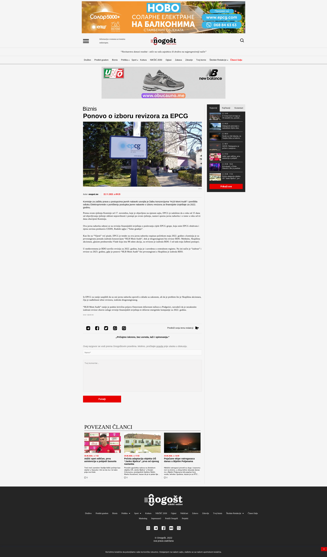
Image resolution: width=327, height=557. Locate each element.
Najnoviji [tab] (213, 108)
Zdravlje (189, 60)
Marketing (143, 518)
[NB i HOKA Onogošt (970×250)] (163, 83)
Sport (134, 60)
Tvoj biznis (201, 60)
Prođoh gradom (101, 60)
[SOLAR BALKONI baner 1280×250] (163, 17)
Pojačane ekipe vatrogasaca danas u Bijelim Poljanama (179, 460)
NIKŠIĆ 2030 (156, 60)
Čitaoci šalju (236, 60)
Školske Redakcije (217, 60)
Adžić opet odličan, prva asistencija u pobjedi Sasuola (100, 460)
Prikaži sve (226, 186)
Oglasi (169, 60)
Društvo (87, 60)
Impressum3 (156, 518)
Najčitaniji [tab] (226, 108)
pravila (159, 346)
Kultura (143, 60)
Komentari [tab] (239, 108)
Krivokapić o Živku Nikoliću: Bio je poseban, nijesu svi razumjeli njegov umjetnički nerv (232, 167)
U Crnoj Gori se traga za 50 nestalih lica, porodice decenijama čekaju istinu (231, 117)
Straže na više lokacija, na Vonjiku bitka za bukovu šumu (231, 137)
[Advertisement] (142, 275)
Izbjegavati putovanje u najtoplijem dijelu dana (230, 127)
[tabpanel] (226, 152)
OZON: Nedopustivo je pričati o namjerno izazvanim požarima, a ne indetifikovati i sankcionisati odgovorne (231, 147)
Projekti (185, 518)
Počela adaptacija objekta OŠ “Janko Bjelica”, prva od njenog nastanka (141, 461)
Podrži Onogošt (171, 518)
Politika (124, 60)
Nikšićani (184, 513)
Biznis (115, 60)
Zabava (178, 60)
